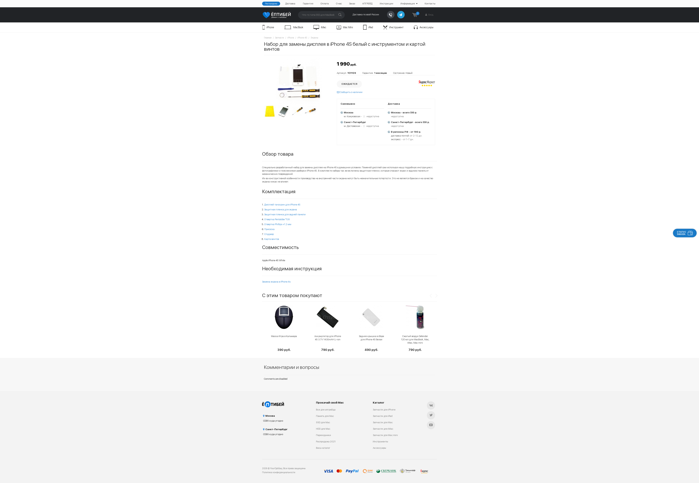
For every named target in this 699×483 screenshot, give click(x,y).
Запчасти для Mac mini (385, 435)
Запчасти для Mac (383, 422)
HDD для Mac (323, 429)
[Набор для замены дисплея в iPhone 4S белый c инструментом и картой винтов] (298, 80)
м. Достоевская (352, 126)
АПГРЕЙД (367, 3)
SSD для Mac (323, 422)
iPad (370, 27)
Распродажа (271, 3)
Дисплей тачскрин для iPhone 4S (282, 204)
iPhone (270, 27)
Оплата (325, 3)
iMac (323, 27)
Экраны (314, 37)
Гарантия (308, 3)
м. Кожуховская (352, 116)
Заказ (352, 3)
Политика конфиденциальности (278, 472)
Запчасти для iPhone (384, 409)
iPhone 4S (302, 37)
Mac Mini (348, 27)
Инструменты (380, 441)
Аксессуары (426, 27)
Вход (430, 14)
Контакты (430, 3)
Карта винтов (271, 239)
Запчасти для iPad (382, 416)
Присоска (269, 229)
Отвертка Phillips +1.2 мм (277, 224)
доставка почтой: (400, 135)
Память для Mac (325, 416)
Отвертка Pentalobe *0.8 (277, 219)
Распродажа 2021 (326, 441)
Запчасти (279, 37)
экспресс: (396, 139)
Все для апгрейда (325, 409)
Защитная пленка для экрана (280, 209)
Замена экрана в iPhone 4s (276, 281)
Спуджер (269, 234)
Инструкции (386, 3)
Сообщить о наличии (350, 92)
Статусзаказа (681, 233)
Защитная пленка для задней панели (285, 214)
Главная (268, 37)
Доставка (290, 3)
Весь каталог (323, 448)
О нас (339, 3)
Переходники (323, 435)
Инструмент (396, 27)
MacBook (298, 27)
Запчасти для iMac (383, 429)
